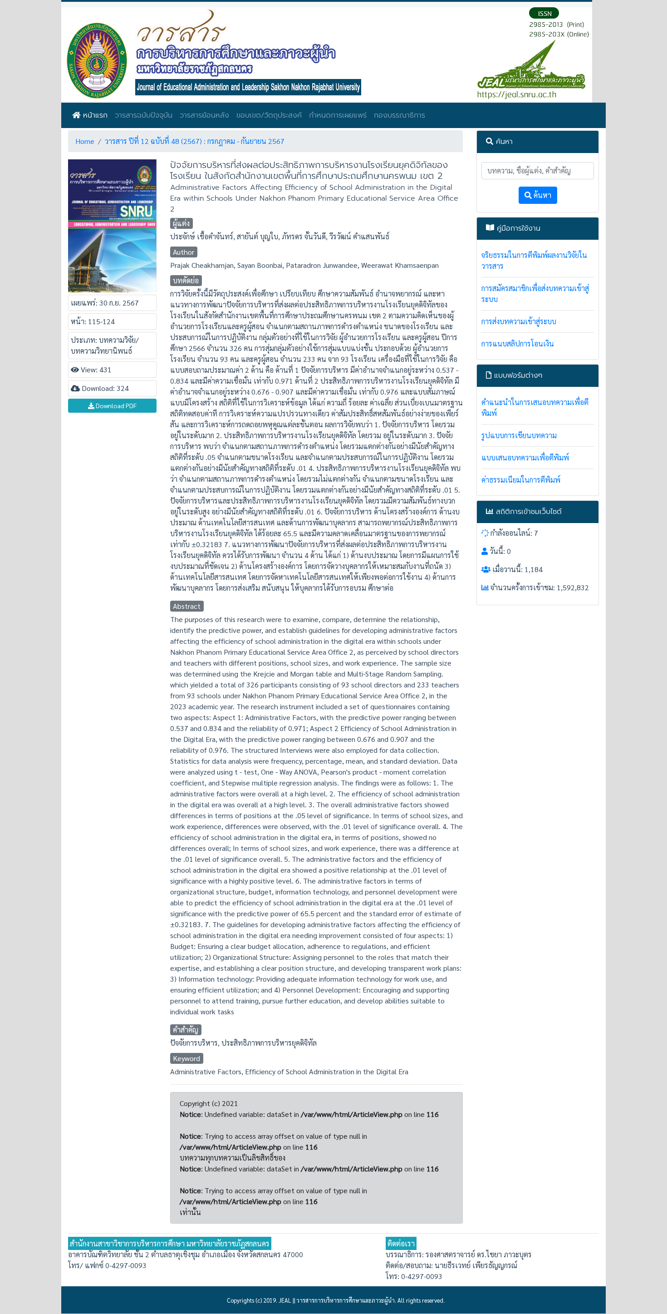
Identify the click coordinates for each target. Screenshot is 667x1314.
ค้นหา (541, 195)
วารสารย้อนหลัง (204, 115)
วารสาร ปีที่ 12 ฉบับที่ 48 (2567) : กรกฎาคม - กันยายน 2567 (194, 141)
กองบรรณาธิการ (399, 115)
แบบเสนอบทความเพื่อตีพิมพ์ (525, 457)
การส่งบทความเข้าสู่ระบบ (518, 321)
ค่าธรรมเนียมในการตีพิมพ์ (520, 479)
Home (84, 141)
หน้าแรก (94, 115)
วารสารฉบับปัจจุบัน (143, 115)
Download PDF (115, 405)
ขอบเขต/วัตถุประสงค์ (269, 115)
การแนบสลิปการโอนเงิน (517, 343)
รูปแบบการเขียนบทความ (519, 435)
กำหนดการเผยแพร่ (338, 115)
